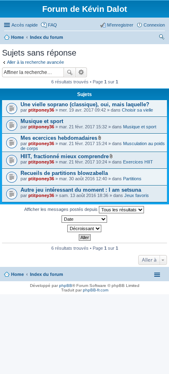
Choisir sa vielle (137, 109)
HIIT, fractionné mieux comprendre (65, 156)
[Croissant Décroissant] (84, 228)
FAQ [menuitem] (52, 24)
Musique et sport (42, 121)
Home (17, 274)
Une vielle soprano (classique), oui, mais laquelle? (85, 104)
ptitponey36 (41, 109)
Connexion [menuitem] (154, 24)
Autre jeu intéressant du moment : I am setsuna (81, 190)
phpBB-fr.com (95, 290)
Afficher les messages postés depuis (61, 209)
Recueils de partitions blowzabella (64, 173)
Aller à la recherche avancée (35, 62)
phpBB (65, 285)
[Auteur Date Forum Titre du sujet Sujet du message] (84, 219)
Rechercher (70, 72)
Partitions (132, 178)
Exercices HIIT (138, 161)
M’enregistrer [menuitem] (120, 24)
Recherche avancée (81, 72)
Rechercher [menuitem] (161, 38)
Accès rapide (24, 24)
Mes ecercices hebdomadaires (59, 138)
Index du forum (46, 274)
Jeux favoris (136, 195)
